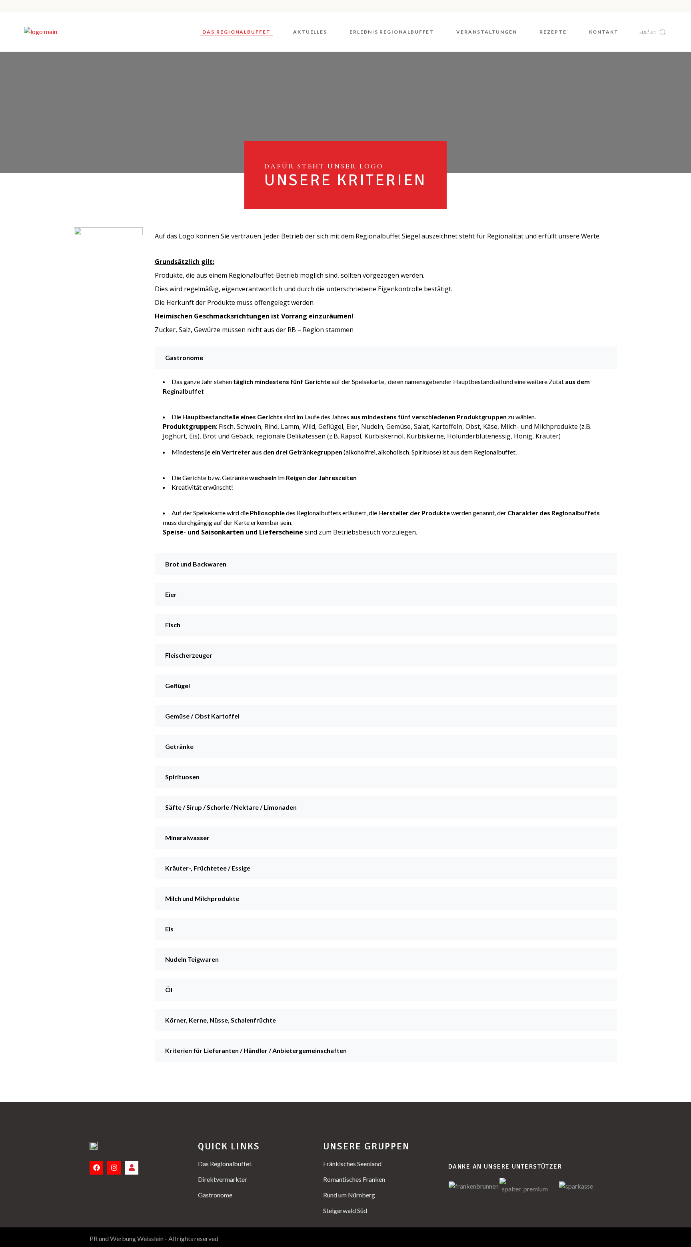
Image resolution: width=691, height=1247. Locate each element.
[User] (131, 1168)
